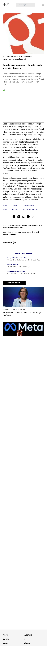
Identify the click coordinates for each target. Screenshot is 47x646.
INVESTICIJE (28, 635)
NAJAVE (5, 643)
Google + (15, 205)
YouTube (15, 209)
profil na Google (29, 205)
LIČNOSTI (27, 643)
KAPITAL (6, 639)
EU (24, 639)
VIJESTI (5, 635)
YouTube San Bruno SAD (30, 209)
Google (5, 205)
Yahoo (5, 209)
